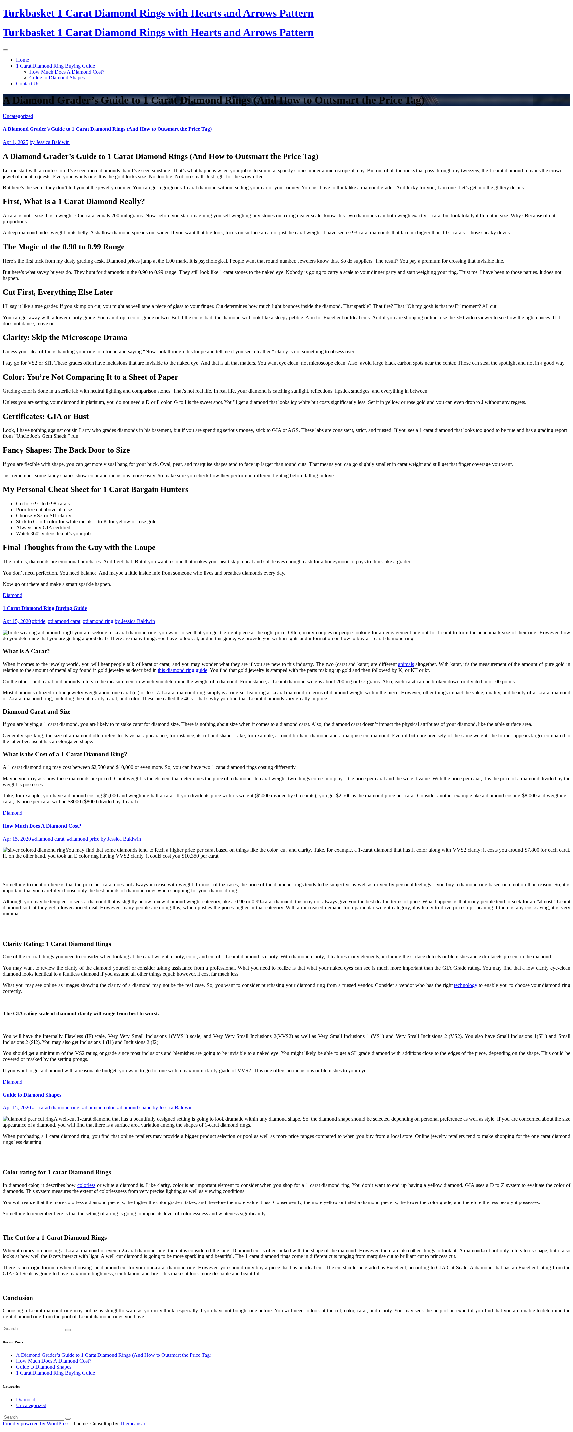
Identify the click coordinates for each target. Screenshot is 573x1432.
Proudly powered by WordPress (37, 1423)
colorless (86, 1185)
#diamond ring (98, 621)
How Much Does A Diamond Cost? (66, 72)
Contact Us (27, 83)
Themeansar (132, 1423)
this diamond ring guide (182, 670)
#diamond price (83, 839)
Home (22, 60)
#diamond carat (64, 621)
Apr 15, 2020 (17, 621)
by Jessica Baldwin (50, 142)
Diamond (12, 595)
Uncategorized (18, 116)
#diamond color (98, 1107)
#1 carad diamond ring (55, 1107)
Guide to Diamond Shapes (57, 77)
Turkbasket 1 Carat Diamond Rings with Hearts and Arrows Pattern (158, 13)
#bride (38, 621)
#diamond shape (134, 1107)
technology (465, 985)
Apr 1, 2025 (15, 142)
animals (406, 664)
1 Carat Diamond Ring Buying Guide (55, 66)
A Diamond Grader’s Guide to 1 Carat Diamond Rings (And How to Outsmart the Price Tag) (107, 129)
